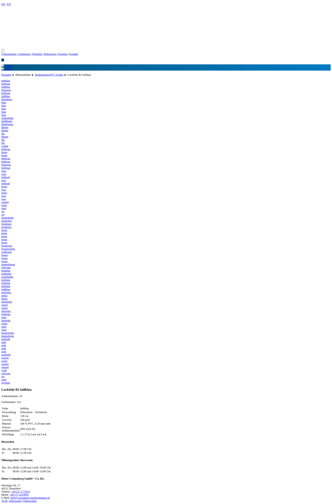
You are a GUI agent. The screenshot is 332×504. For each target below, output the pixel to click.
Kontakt (73, 54)
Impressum (15, 501)
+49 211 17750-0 (20, 491)
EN (9, 4)
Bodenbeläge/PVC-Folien (49, 74)
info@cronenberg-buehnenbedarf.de (30, 497)
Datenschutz (30, 501)
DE (3, 4)
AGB (4, 501)
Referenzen (50, 54)
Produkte (37, 54)
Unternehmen (9, 54)
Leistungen (24, 54)
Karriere (63, 54)
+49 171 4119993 (19, 494)
